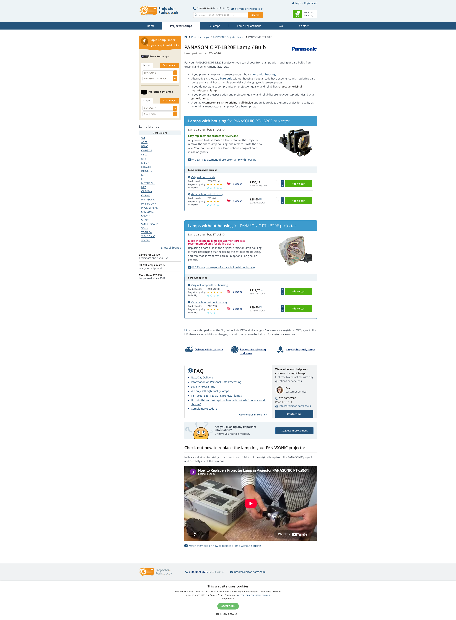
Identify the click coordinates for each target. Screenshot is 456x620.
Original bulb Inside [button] (203, 177)
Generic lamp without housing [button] (209, 302)
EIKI (143, 158)
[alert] (228, 600)
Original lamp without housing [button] (209, 285)
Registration (310, 3)
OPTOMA (146, 191)
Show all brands (171, 247)
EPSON (145, 162)
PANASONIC (148, 199)
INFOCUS (146, 171)
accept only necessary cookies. (254, 595)
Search (256, 15)
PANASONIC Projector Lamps (228, 37)
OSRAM (145, 195)
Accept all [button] (228, 606)
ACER (144, 142)
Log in (298, 3)
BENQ (144, 146)
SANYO (145, 216)
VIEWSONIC (148, 236)
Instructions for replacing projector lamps (216, 395)
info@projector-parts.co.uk (249, 8)
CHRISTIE (146, 150)
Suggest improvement (294, 430)
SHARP (145, 220)
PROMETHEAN (149, 207)
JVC (143, 175)
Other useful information (253, 414)
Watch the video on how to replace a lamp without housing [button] (224, 545)
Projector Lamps (200, 37)
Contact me (294, 414)
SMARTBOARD (149, 224)
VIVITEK (145, 240)
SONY (144, 228)
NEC (143, 187)
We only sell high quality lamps (210, 391)
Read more (228, 598)
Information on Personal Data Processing (216, 382)
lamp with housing (264, 74)
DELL (144, 154)
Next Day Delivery (202, 377)
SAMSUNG (147, 211)
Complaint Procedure (204, 408)
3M (143, 138)
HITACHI (146, 166)
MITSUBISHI (148, 183)
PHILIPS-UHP (148, 203)
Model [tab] (146, 65)
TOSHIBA (146, 232)
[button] (228, 614)
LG (142, 179)
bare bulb (226, 78)
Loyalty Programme (203, 386)
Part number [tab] (169, 65)
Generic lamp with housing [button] (207, 194)
